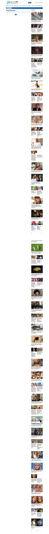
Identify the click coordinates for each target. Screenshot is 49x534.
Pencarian (29, 2)
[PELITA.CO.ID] (12, 2)
